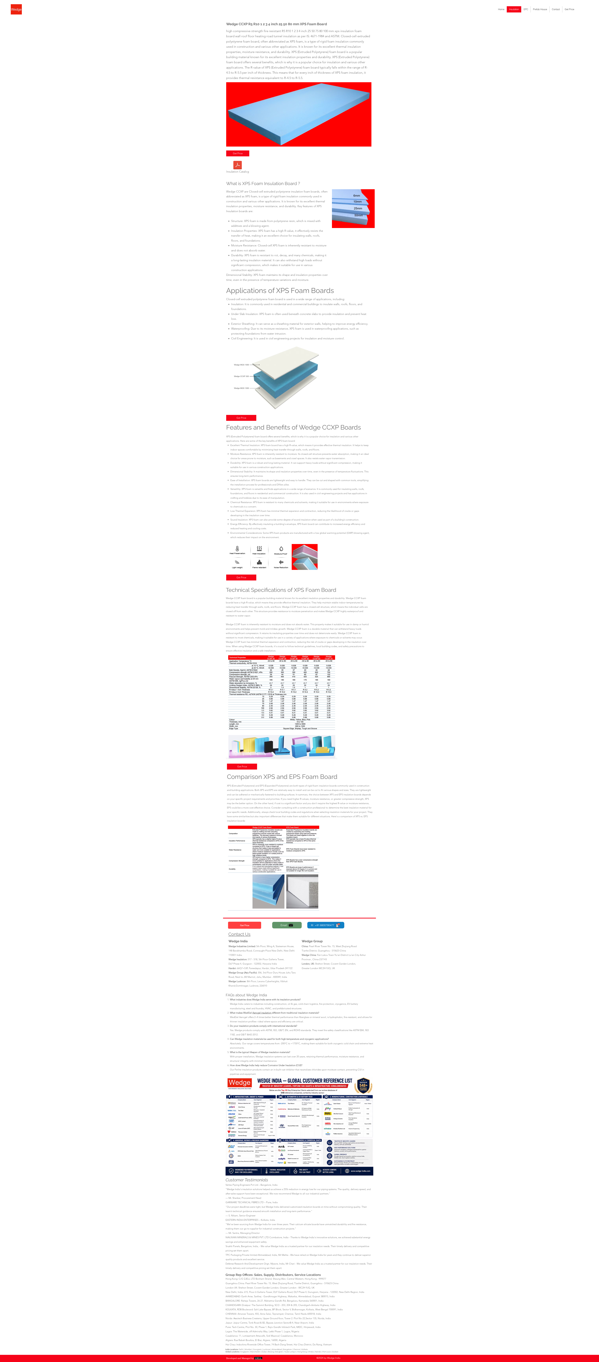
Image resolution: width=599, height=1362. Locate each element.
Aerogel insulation (262, 1012)
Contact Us (239, 934)
